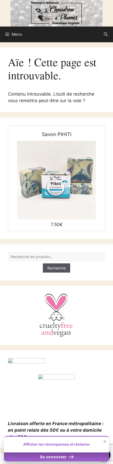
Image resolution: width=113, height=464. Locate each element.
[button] (106, 34)
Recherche (56, 268)
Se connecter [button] (54, 457)
